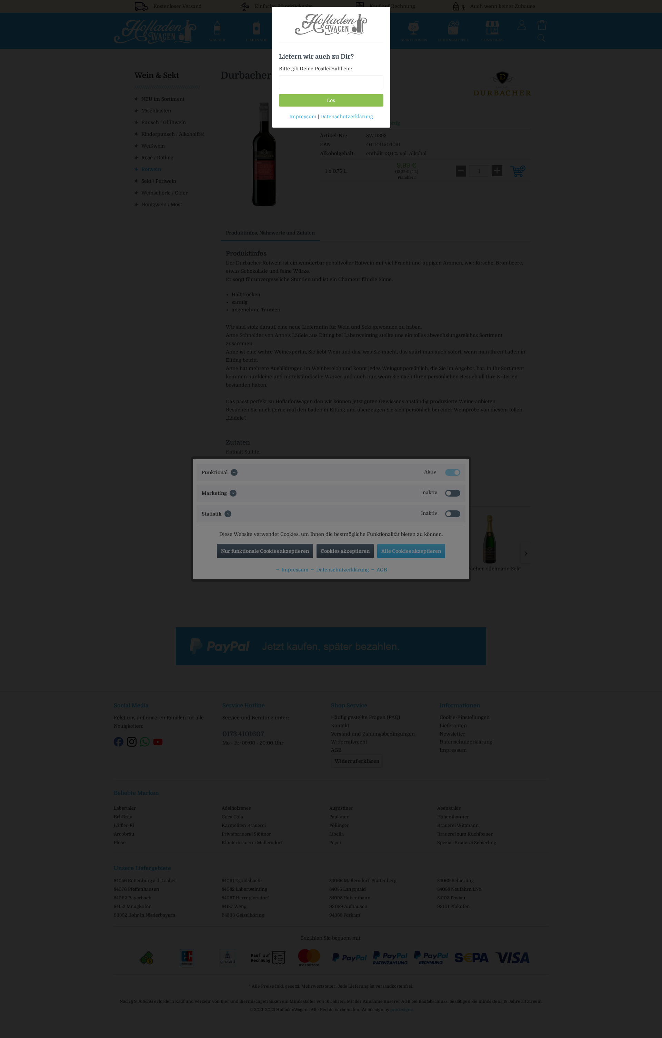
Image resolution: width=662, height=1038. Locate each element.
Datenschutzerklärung (346, 116)
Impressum (303, 116)
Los (331, 100)
